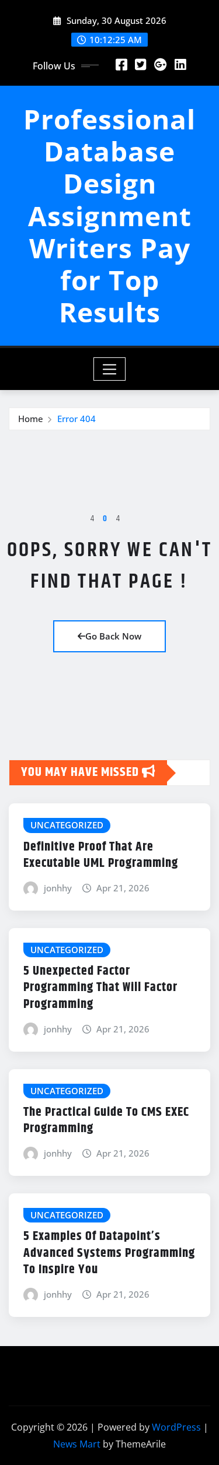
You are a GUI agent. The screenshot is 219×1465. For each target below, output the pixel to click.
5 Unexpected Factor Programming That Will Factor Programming (100, 987)
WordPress (176, 1427)
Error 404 (76, 418)
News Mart (76, 1444)
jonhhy (58, 888)
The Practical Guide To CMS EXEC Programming (106, 1120)
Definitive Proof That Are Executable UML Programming (100, 855)
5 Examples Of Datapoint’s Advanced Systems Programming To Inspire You (109, 1253)
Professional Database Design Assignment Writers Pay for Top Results (109, 215)
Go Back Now (113, 636)
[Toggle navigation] (109, 369)
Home (30, 418)
